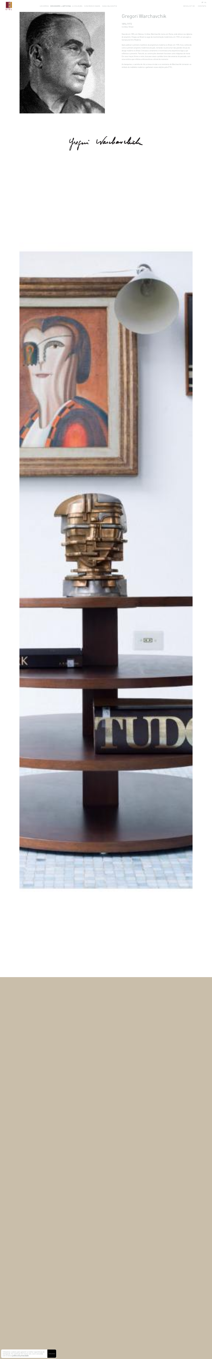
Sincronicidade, (92, 6)
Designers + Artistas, (60, 6)
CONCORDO (51, 1353)
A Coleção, (77, 6)
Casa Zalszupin (109, 6)
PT (202, 2)
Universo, (44, 6)
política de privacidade (20, 1355)
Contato (202, 6)
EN (205, 2)
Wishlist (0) (189, 6)
